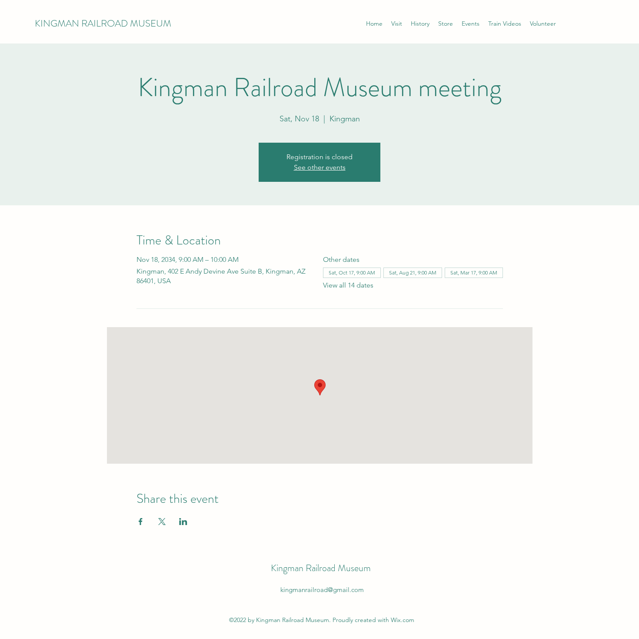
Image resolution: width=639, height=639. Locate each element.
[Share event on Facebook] (140, 521)
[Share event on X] (162, 521)
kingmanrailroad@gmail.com (322, 589)
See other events (320, 167)
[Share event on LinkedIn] (183, 521)
